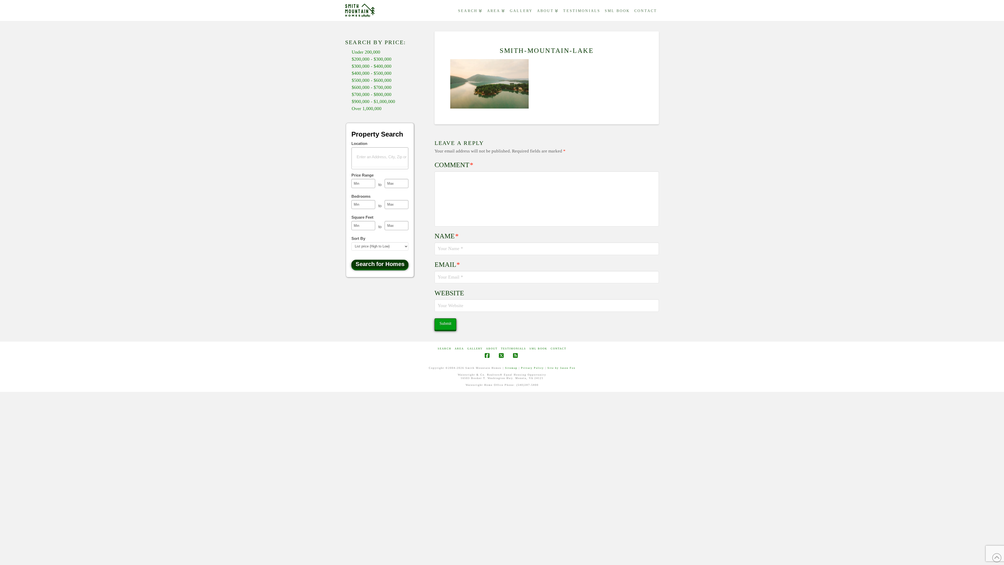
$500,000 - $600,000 (371, 80)
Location (359, 143)
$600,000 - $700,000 (371, 87)
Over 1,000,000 (366, 108)
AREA (459, 348)
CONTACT (558, 348)
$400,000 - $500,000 (371, 73)
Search (444, 348)
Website (449, 293)
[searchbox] (383, 156)
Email (447, 264)
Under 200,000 (366, 52)
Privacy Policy (532, 367)
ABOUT (492, 348)
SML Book (538, 348)
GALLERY (475, 348)
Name (447, 236)
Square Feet (362, 217)
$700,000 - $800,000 (371, 94)
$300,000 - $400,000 (371, 66)
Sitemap (511, 367)
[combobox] (379, 158)
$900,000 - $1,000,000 (373, 101)
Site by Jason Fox (561, 367)
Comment (454, 165)
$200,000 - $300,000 (371, 59)
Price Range (362, 175)
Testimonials (513, 348)
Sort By (358, 238)
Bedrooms (360, 196)
